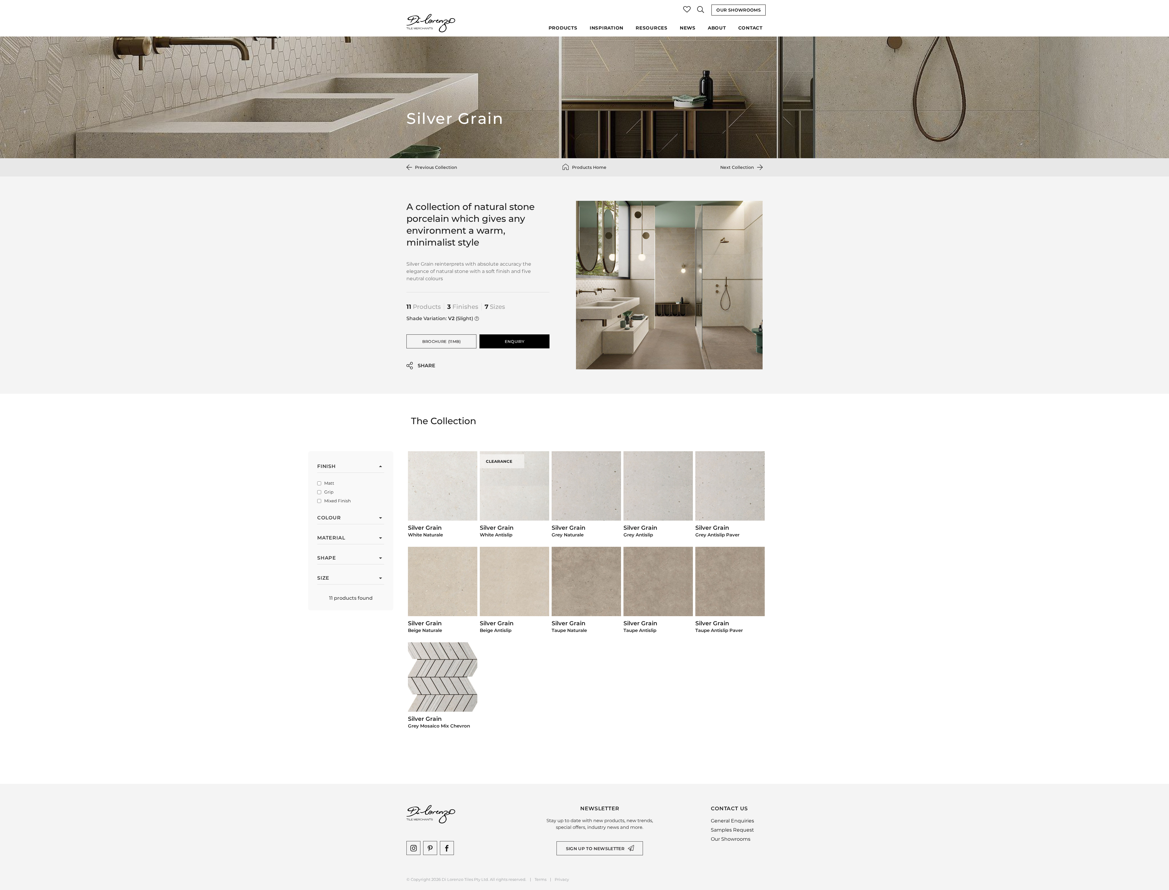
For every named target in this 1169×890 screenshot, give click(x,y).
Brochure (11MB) (441, 341)
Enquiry (514, 341)
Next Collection (737, 167)
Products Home (589, 167)
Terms (540, 879)
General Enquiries (732, 821)
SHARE (426, 365)
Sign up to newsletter (595, 848)
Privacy (562, 879)
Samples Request (732, 830)
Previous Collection (436, 167)
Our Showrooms (738, 10)
